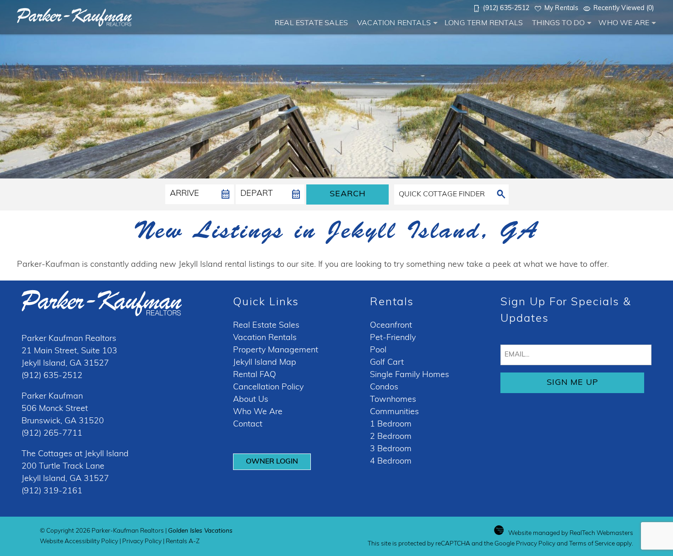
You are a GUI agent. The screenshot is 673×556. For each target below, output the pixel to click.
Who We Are (623, 23)
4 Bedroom (391, 462)
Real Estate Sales (311, 23)
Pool (378, 350)
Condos (384, 387)
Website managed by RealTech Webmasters (570, 533)
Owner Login (272, 461)
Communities (394, 412)
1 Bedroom (391, 425)
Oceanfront (391, 326)
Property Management (275, 350)
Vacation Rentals (394, 23)
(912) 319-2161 (52, 491)
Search (348, 194)
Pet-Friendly (393, 338)
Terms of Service (592, 544)
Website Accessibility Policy (79, 542)
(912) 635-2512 (52, 376)
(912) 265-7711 (52, 434)
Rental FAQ (254, 375)
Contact (247, 425)
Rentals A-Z (183, 542)
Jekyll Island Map (264, 363)
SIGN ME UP (572, 383)
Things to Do (558, 23)
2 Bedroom (391, 437)
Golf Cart (387, 363)
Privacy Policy (142, 542)
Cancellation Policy (268, 387)
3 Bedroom (391, 449)
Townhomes (393, 400)
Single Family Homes (409, 375)
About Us (250, 400)
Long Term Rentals (484, 23)
